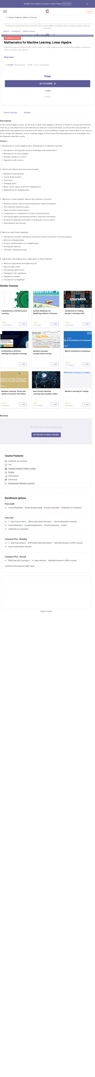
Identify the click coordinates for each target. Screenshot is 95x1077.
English (11, 472)
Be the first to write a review (46, 435)
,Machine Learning (26, 483)
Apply (32, 566)
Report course (46, 611)
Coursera (12, 468)
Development (16, 31)
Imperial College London (26, 468)
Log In (89, 12)
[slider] (3, 322)
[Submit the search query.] (6, 17)
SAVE (48, 91)
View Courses (67, 4)
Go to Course (46, 83)
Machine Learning (29, 31)
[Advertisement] (21, 591)
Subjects (6, 31)
